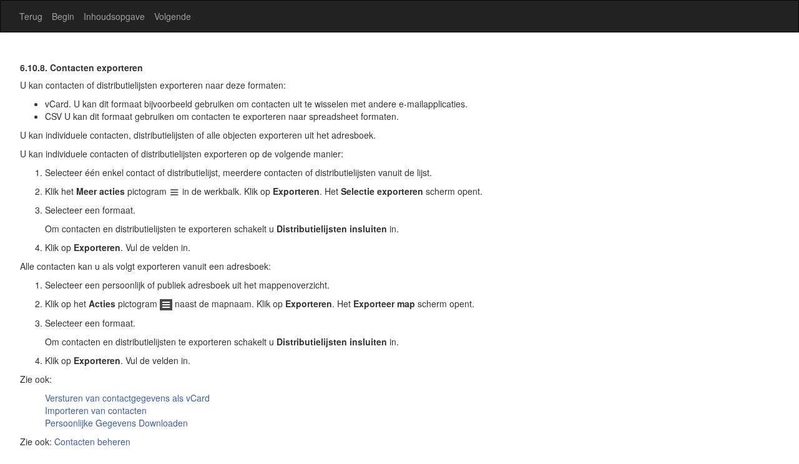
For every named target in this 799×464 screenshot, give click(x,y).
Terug (30, 16)
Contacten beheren (92, 441)
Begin (63, 16)
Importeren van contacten (96, 410)
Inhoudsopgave (114, 16)
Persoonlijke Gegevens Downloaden (116, 423)
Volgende (172, 16)
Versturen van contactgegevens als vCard (127, 398)
